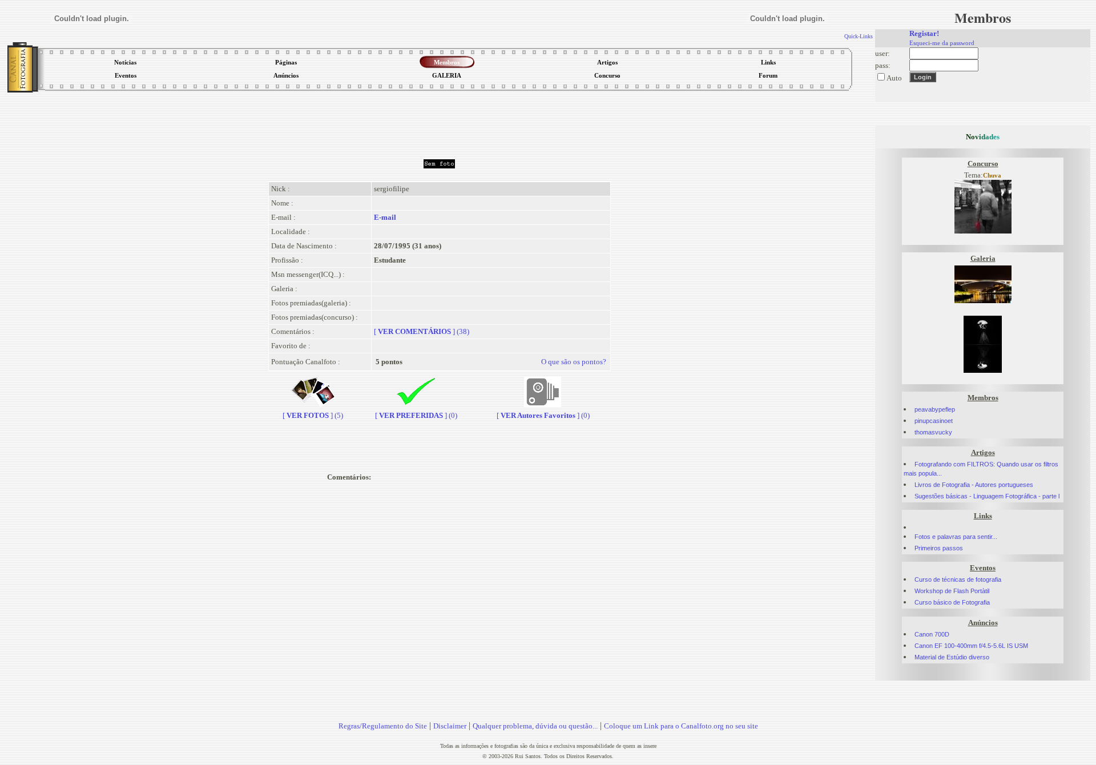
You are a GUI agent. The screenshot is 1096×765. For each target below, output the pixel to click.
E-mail (385, 217)
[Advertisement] (439, 122)
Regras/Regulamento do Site (383, 726)
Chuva (992, 175)
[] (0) (416, 415)
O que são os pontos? (573, 361)
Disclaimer (449, 726)
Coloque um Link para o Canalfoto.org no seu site (681, 726)
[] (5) (313, 415)
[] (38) (421, 331)
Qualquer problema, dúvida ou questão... (535, 726)
